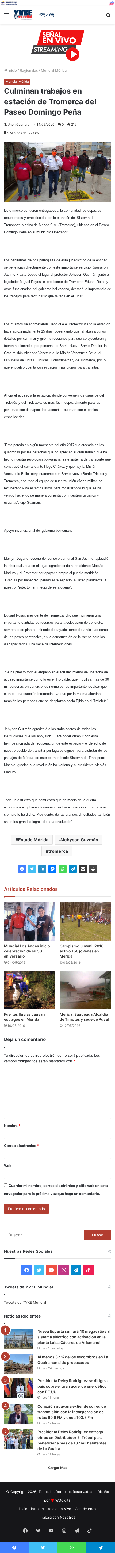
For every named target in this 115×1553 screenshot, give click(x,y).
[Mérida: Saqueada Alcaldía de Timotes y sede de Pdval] (85, 990)
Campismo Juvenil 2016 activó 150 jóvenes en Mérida (81, 951)
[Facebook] (22, 869)
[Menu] (6, 17)
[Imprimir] (93, 869)
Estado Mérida (33, 839)
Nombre (12, 1125)
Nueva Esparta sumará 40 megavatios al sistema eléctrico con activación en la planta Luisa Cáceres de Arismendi (73, 1337)
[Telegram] (73, 869)
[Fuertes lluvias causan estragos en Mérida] (29, 990)
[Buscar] (108, 17)
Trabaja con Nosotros (57, 1517)
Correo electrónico (21, 1145)
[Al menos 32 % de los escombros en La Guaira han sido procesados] (18, 1364)
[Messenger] (52, 869)
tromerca (58, 851)
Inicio (12, 70)
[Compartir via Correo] (83, 869)
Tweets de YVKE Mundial (25, 1302)
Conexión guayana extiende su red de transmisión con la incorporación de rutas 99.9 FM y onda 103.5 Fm (71, 1412)
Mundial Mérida (54, 70)
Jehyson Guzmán (80, 839)
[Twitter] (32, 869)
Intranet (37, 1509)
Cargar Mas (57, 1468)
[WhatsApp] (63, 869)
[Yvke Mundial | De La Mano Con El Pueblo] (34, 15)
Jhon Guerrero (18, 124)
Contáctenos (85, 1509)
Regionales (29, 70)
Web (7, 1165)
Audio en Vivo (59, 1509)
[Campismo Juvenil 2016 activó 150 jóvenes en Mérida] (85, 921)
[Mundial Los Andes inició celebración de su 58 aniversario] (29, 921)
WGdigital (63, 1500)
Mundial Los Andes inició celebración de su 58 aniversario (27, 951)
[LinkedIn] (42, 869)
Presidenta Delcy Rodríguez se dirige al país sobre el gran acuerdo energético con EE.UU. (73, 1386)
